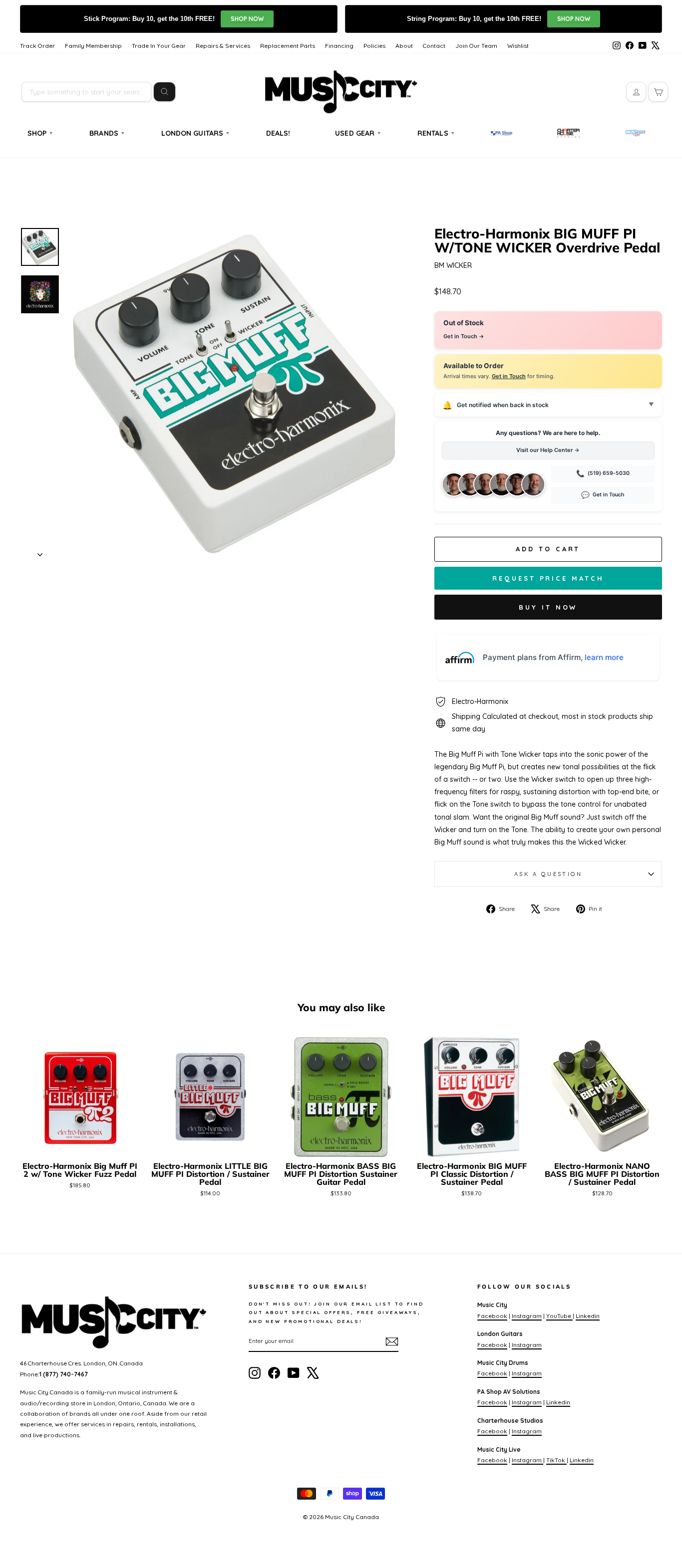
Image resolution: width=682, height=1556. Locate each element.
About (404, 45)
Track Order (37, 45)
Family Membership (93, 45)
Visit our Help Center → (548, 449)
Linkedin (588, 1316)
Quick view (79, 1144)
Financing (339, 45)
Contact (434, 45)
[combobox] (86, 92)
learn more (604, 657)
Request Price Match (548, 578)
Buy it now (548, 607)
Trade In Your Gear (159, 45)
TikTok (556, 1460)
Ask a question (548, 874)
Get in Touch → (463, 336)
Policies (374, 45)
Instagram (527, 1316)
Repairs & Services (223, 45)
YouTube (559, 1316)
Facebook (492, 1316)
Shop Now (247, 18)
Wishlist (518, 45)
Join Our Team (476, 45)
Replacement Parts (287, 45)
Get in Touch (509, 376)
